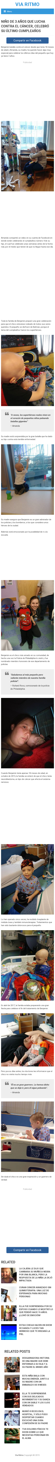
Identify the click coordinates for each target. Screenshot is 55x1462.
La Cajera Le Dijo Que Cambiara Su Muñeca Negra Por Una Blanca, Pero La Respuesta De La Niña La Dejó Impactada (35, 1274)
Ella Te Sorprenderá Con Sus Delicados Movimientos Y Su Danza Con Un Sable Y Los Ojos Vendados (36, 1399)
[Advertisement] (27, 91)
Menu (9, 11)
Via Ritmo (27, 4)
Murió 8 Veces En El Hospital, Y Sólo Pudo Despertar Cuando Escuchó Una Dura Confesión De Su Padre (35, 1417)
